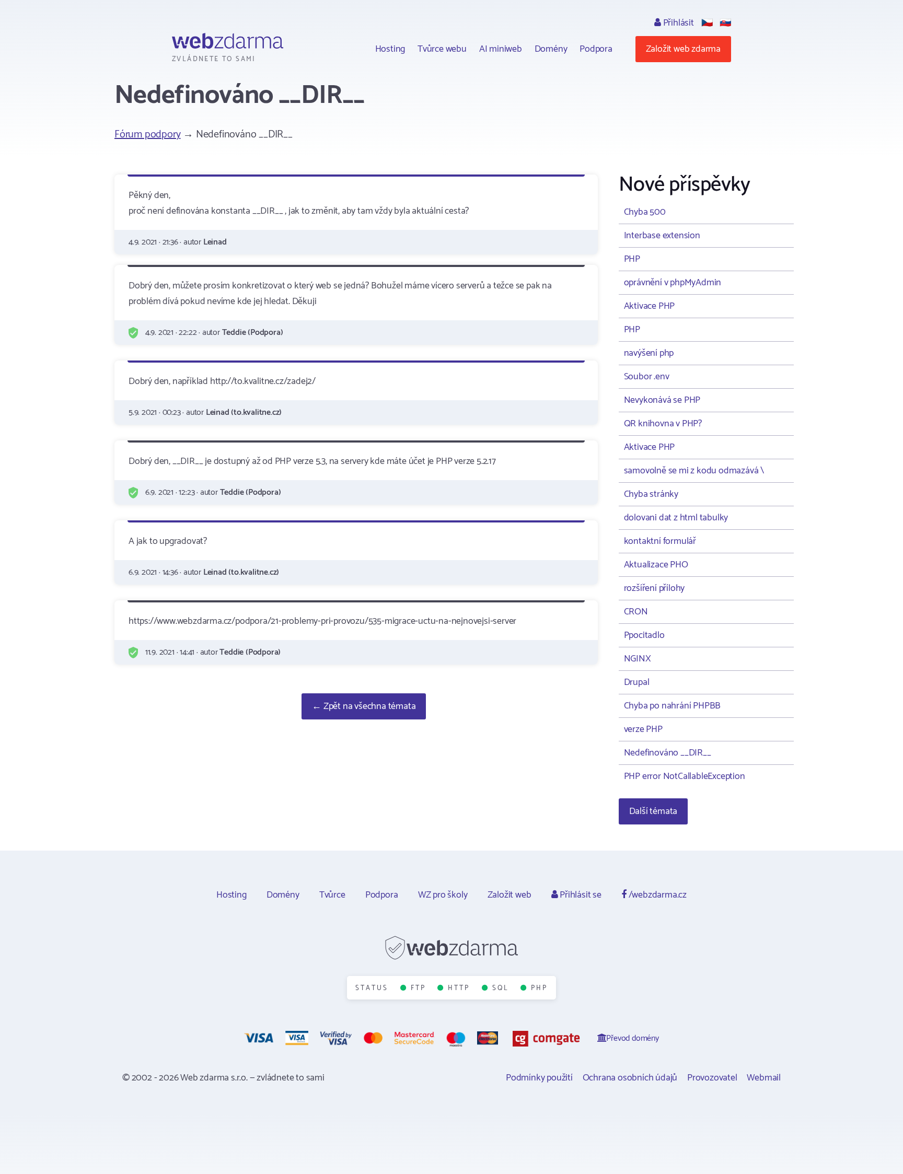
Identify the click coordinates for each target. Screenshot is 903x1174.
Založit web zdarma (683, 49)
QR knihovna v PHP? (663, 424)
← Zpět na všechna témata (363, 706)
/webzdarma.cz (657, 895)
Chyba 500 (645, 212)
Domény (551, 49)
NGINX (637, 659)
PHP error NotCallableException (684, 776)
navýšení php (649, 353)
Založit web (509, 895)
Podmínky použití (539, 1078)
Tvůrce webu (442, 49)
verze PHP (643, 729)
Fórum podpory (147, 134)
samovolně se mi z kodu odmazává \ (694, 471)
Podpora (596, 49)
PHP (632, 259)
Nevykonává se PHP (662, 400)
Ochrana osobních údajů (630, 1078)
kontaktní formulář (660, 541)
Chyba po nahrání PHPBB (672, 706)
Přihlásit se (579, 895)
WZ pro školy (443, 895)
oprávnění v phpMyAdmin (673, 282)
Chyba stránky (651, 494)
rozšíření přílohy (654, 588)
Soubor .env (646, 377)
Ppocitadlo (644, 635)
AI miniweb (500, 49)
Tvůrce (332, 895)
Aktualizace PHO (656, 565)
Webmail (764, 1078)
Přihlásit (677, 23)
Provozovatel (712, 1078)
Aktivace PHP (649, 306)
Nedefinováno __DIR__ (667, 753)
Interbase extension (662, 235)
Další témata (653, 811)
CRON (636, 612)
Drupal (637, 682)
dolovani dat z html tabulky (676, 518)
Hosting (390, 49)
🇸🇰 (725, 23)
